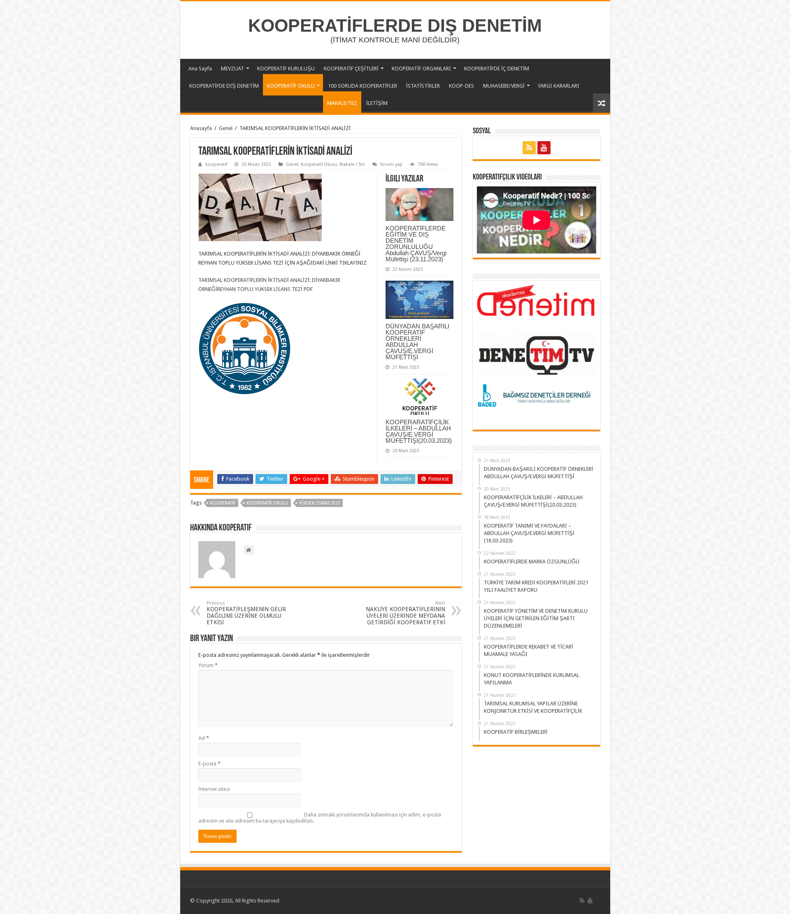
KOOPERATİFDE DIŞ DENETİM (224, 86)
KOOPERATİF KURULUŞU (286, 68)
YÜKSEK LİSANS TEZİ (319, 503)
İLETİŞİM (377, 103)
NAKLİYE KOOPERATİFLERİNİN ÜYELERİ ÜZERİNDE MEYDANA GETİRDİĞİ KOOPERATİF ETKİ (405, 613)
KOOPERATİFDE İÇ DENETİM (496, 68)
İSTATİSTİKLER (423, 86)
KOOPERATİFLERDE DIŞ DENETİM (395, 25)
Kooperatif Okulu (319, 164)
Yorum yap (391, 164)
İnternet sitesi (214, 789)
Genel (225, 128)
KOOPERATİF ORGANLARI (421, 68)
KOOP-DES (461, 86)
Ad (203, 738)
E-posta (209, 764)
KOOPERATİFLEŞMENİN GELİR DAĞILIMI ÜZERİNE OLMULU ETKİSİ (246, 613)
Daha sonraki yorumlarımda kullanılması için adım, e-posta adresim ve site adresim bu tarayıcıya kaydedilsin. (319, 818)
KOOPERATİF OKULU (291, 86)
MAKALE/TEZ (342, 103)
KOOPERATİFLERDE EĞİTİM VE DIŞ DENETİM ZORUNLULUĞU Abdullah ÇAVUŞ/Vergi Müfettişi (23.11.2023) (416, 244)
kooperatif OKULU (267, 503)
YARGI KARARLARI (558, 86)
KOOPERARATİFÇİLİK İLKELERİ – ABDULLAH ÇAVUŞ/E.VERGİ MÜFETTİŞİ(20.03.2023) (419, 431)
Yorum (208, 665)
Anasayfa (201, 128)
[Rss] (529, 147)
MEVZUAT (232, 68)
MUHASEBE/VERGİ (504, 86)
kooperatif (216, 164)
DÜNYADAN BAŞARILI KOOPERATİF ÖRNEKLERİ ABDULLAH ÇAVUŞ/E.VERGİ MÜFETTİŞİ (417, 341)
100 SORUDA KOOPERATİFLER (362, 86)
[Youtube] (544, 147)
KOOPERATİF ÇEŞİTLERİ (351, 68)
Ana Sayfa (200, 68)
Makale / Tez (352, 164)
